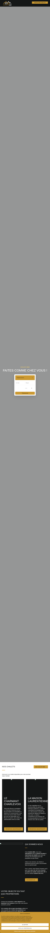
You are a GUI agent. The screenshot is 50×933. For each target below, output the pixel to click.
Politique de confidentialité (30, 931)
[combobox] (25, 377)
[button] (4, 788)
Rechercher (25, 393)
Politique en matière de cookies (19, 931)
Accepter (25, 924)
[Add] (31, 388)
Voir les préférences (25, 928)
